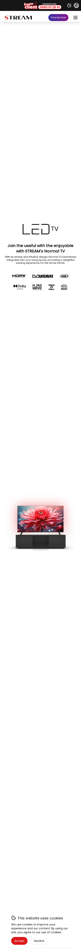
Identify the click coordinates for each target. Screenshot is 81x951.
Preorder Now (58, 17)
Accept (19, 941)
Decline (39, 941)
